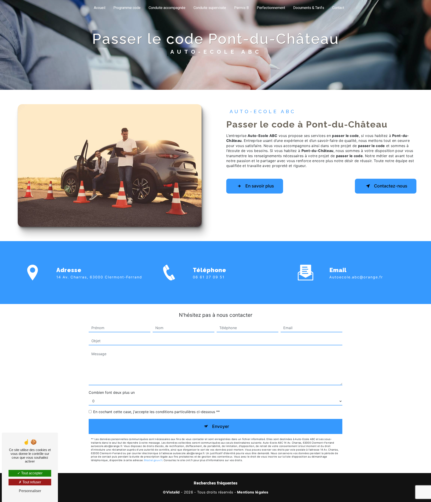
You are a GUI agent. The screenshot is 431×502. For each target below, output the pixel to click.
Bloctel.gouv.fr (153, 460)
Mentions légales (252, 492)
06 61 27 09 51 (208, 277)
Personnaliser (30, 491)
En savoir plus (259, 186)
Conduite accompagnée (167, 8)
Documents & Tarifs (308, 8)
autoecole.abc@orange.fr (356, 277)
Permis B (241, 8)
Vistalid (173, 492)
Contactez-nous (390, 186)
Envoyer (220, 426)
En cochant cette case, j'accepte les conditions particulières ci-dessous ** (156, 412)
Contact (338, 8)
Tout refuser (31, 482)
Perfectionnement (271, 8)
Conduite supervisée (210, 8)
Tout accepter (31, 473)
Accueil (99, 8)
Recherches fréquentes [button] (215, 483)
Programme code (127, 8)
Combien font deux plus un (112, 392)
